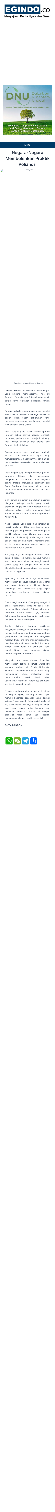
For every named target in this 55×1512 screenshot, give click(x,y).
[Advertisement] (27, 50)
